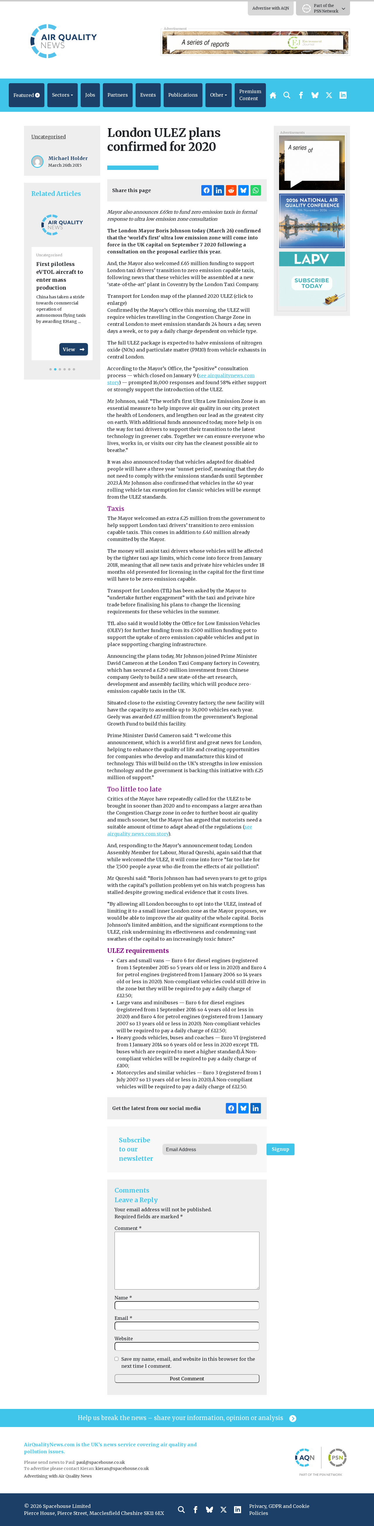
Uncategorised (48, 137)
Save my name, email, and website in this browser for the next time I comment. (188, 1362)
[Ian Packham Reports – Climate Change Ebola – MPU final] (311, 162)
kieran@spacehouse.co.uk (122, 1468)
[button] (26, 95)
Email (123, 1318)
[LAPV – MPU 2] (311, 278)
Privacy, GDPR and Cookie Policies (279, 1509)
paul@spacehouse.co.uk (101, 1462)
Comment (128, 1228)
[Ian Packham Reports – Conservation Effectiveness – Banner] (255, 42)
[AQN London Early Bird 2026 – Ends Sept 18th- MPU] (311, 220)
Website (124, 1338)
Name (123, 1298)
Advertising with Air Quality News (58, 1476)
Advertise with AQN (270, 8)
